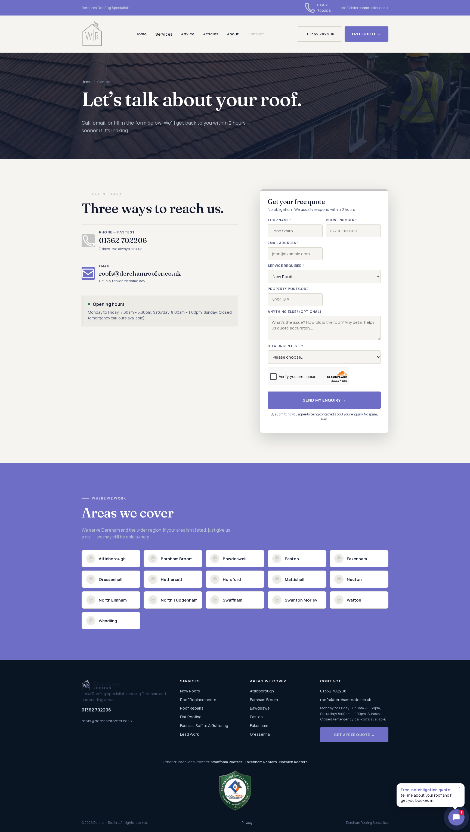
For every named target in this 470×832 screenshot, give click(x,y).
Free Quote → (366, 33)
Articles (210, 33)
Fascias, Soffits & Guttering (204, 725)
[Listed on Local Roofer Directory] (235, 790)
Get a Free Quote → (354, 734)
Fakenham (259, 725)
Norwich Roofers (293, 761)
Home (141, 33)
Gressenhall (260, 734)
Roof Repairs (191, 708)
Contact (256, 33)
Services (163, 34)
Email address (283, 243)
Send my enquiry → (324, 400)
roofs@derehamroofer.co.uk (364, 7)
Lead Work (189, 734)
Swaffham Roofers (226, 761)
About (233, 33)
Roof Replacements (198, 699)
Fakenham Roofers (261, 761)
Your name (279, 220)
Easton (256, 716)
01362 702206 (320, 33)
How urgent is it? (285, 346)
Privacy (247, 822)
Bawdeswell (260, 708)
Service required (286, 265)
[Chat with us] (456, 818)
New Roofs (190, 691)
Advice (187, 33)
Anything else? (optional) (294, 311)
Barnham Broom (264, 699)
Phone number (341, 220)
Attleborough (262, 691)
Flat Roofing (191, 716)
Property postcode (288, 288)
